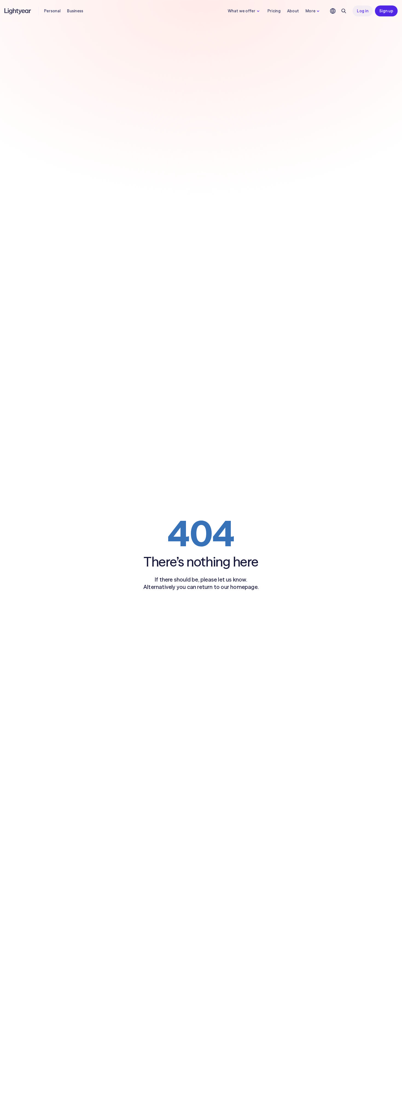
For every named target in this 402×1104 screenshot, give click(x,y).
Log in (362, 10)
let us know (232, 579)
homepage (244, 586)
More (310, 10)
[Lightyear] (18, 11)
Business (75, 10)
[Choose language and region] (332, 10)
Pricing (274, 10)
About (293, 10)
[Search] (343, 10)
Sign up (386, 10)
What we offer (241, 10)
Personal (52, 10)
